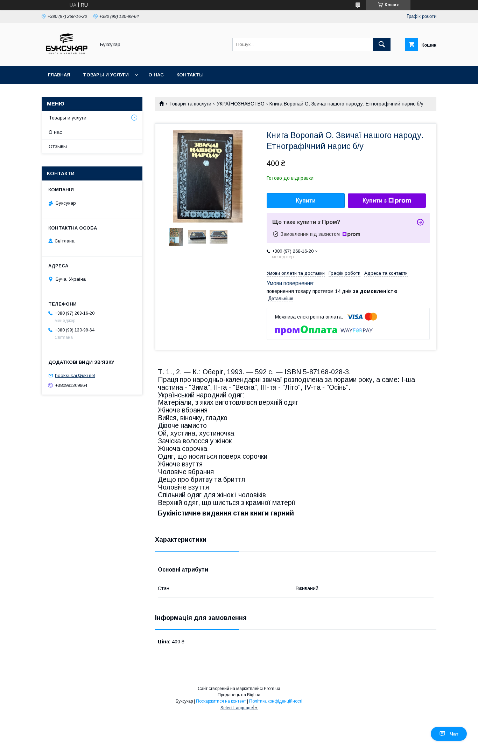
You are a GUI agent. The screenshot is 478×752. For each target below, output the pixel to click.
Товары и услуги (106, 74)
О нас (156, 74)
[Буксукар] (67, 57)
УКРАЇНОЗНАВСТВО (241, 104)
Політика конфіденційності (275, 701)
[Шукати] (382, 44)
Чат (454, 734)
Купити (306, 201)
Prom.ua (272, 688)
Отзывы (58, 146)
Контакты (190, 74)
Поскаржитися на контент (221, 701)
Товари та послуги (190, 104)
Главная (59, 74)
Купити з (375, 201)
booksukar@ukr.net (75, 375)
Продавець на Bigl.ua (239, 694)
